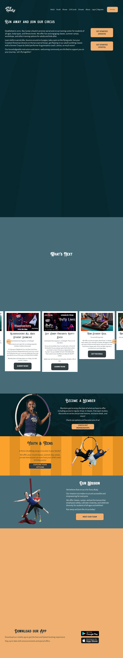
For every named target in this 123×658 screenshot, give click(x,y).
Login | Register (98, 10)
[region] (61, 341)
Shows (64, 10)
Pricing (112, 9)
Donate (81, 10)
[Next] (114, 341)
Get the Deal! (97, 354)
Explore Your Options (40, 466)
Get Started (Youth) (102, 46)
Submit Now (59, 367)
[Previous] (8, 341)
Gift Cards (72, 10)
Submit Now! (22, 366)
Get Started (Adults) (102, 32)
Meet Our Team (90, 517)
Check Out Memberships (82, 426)
